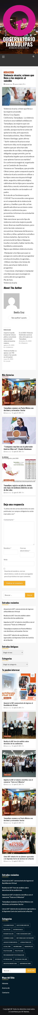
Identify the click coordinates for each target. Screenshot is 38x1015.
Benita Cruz (8, 84)
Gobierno (6, 403)
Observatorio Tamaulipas (19, 41)
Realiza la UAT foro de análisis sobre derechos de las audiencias (17, 617)
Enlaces (6, 929)
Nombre (7, 548)
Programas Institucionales (13, 955)
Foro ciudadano (23, 933)
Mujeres (11, 72)
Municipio (29, 946)
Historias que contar (25, 938)
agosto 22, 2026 (17, 413)
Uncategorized (10, 963)
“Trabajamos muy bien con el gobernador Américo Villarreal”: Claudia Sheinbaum (18, 447)
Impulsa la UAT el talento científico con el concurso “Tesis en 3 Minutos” (19, 623)
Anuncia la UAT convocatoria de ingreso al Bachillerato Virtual (18, 610)
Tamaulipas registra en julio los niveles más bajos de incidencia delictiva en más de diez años (18, 487)
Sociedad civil (21, 959)
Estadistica (8, 933)
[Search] (33, 56)
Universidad (7, 698)
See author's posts (19, 318)
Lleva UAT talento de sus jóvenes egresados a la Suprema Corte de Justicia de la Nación (19, 637)
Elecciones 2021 (23, 925)
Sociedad (7, 959)
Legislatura (25, 942)
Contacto (5, 992)
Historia (5, 983)
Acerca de (6, 988)
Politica (7, 950)
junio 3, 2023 (18, 84)
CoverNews (14, 1012)
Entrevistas (18, 929)
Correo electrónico (25, 549)
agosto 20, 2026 (17, 451)
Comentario (9, 520)
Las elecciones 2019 (10, 942)
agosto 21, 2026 (17, 861)
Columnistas (8, 925)
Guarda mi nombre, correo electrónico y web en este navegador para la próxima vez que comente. (18, 573)
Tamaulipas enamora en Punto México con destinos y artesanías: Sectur (18, 409)
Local (5, 72)
